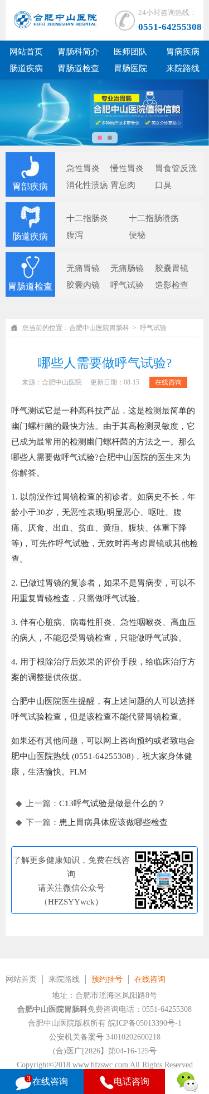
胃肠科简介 (78, 51)
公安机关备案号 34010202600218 (105, 1037)
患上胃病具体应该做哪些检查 (113, 822)
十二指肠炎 (87, 218)
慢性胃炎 (127, 168)
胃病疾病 (183, 51)
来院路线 (183, 68)
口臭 (163, 185)
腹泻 (74, 235)
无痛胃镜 (83, 268)
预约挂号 (107, 979)
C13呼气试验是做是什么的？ (112, 803)
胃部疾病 (30, 186)
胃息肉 (122, 185)
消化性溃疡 (87, 185)
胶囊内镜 (83, 285)
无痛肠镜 (127, 268)
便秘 (137, 235)
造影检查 (171, 285)
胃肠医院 (130, 68)
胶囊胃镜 (171, 268)
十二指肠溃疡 (154, 218)
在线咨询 (168, 382)
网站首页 (26, 51)
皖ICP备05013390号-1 (145, 1023)
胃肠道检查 (78, 68)
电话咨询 (131, 1081)
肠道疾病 (26, 68)
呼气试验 (127, 285)
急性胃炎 (83, 168)
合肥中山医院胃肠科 (99, 328)
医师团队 (130, 51)
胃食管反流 (176, 168)
